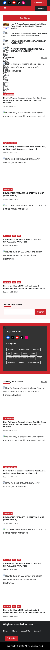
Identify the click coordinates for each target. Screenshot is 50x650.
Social (21, 362)
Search (40, 312)
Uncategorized (9, 94)
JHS (14, 236)
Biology (36, 349)
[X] (9, 2)
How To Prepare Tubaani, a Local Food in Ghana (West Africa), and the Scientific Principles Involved (28, 26)
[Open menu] (4, 8)
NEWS (16, 353)
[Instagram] (23, 2)
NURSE (33, 353)
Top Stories (25, 18)
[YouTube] (14, 2)
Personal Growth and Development (21, 358)
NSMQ (25, 353)
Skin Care (11, 362)
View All (44, 58)
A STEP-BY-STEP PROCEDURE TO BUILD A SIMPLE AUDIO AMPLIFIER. (27, 50)
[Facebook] (4, 2)
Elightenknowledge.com (18, 624)
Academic (7, 236)
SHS (15, 143)
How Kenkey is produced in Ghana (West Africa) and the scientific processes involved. (29, 34)
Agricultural (8, 143)
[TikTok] (18, 2)
